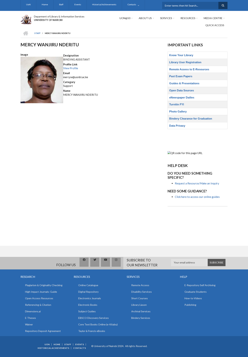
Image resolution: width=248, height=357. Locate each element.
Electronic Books (87, 304)
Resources (187, 18)
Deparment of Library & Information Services (59, 16)
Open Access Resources (39, 298)
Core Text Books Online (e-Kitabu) (98, 324)
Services (166, 18)
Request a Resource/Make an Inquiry (197, 183)
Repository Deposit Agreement (43, 330)
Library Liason (139, 304)
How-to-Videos (193, 298)
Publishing (190, 304)
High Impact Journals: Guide (41, 291)
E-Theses (30, 317)
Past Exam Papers (180, 76)
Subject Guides (87, 311)
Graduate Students (195, 291)
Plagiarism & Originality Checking (43, 285)
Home (45, 4)
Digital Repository (88, 291)
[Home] (26, 19)
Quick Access (214, 25)
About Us (145, 18)
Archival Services (141, 311)
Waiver (29, 324)
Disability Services (141, 291)
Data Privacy (177, 125)
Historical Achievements (104, 4)
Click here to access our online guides (197, 196)
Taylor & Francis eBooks (91, 330)
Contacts (131, 4)
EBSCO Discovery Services (93, 317)
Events (77, 4)
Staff (61, 4)
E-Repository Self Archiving (200, 285)
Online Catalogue (88, 285)
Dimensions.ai (33, 311)
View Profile (70, 68)
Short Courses (139, 298)
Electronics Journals (89, 298)
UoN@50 (124, 18)
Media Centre (213, 18)
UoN (28, 4)
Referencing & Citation (38, 304)
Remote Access (140, 285)
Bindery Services (140, 317)
